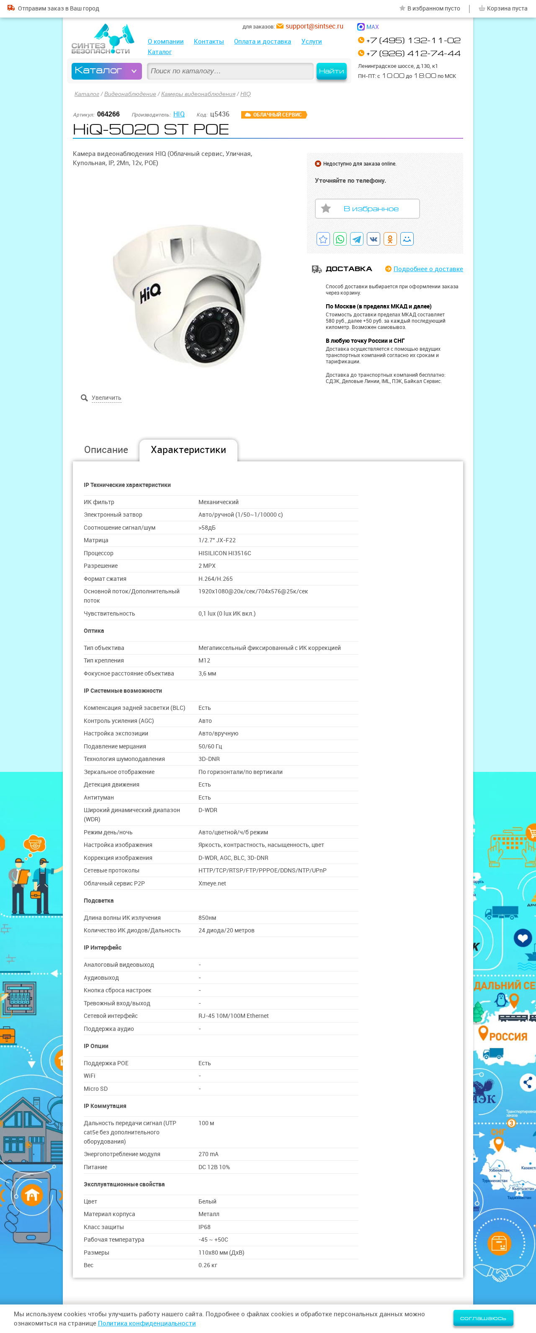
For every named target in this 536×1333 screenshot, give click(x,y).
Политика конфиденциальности (147, 1323)
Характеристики (188, 449)
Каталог (160, 52)
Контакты (209, 41)
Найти (331, 71)
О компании (166, 41)
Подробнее (428, 269)
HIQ (245, 94)
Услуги (312, 41)
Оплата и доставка (262, 41)
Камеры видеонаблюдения (198, 94)
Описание (106, 449)
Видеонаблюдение (130, 94)
